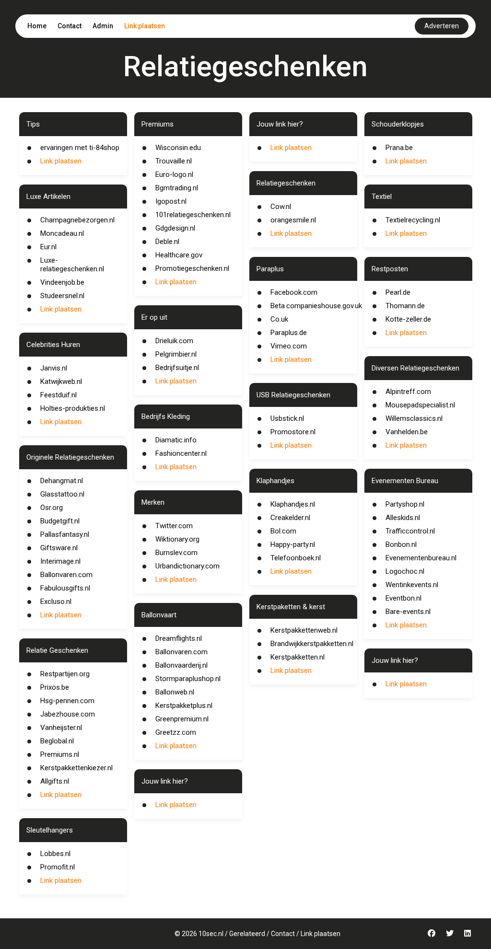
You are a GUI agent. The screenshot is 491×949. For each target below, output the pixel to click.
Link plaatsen (144, 26)
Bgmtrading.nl (176, 188)
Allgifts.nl (54, 781)
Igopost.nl (171, 201)
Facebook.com (293, 292)
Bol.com (283, 531)
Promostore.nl (293, 432)
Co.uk (279, 319)
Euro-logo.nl (174, 174)
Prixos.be (54, 687)
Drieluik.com (174, 340)
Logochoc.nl (405, 571)
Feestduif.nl (58, 395)
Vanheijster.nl (61, 727)
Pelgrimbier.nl (176, 354)
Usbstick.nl (287, 418)
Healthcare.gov (178, 255)
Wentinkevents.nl (412, 584)
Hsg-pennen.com (67, 700)
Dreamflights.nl (178, 638)
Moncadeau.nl (62, 233)
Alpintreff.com (408, 391)
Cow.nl (280, 206)
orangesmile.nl (293, 220)
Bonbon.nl (401, 544)
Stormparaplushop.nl (188, 678)
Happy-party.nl (292, 544)
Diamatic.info (176, 440)
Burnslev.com (176, 552)
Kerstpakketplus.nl (183, 705)
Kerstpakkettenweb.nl (304, 630)
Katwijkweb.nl (61, 381)
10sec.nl (211, 933)
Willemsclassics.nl (414, 418)
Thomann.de (405, 305)
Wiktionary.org (177, 539)
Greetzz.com (175, 732)
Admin (103, 26)
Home (37, 26)
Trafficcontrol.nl (410, 531)
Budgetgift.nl (60, 521)
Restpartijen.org (65, 674)
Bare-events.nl (408, 611)
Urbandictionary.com (187, 566)
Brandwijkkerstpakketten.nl (311, 643)
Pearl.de (398, 292)
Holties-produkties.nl (72, 408)
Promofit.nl (57, 867)
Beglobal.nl (57, 741)
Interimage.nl (60, 561)
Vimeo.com (288, 346)
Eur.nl (48, 247)
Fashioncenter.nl (181, 453)
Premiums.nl (59, 754)
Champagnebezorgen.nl (77, 220)
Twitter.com (174, 525)
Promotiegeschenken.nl (192, 268)
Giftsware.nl (59, 548)
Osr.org (51, 507)
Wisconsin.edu (178, 147)
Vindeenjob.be (62, 282)
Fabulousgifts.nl (65, 588)
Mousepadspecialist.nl (420, 405)
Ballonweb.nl (174, 692)
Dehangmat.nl (61, 480)
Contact (70, 26)
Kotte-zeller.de (408, 319)
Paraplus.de (288, 332)
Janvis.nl (53, 368)
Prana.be (399, 147)
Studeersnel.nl (62, 295)
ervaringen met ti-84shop (79, 147)
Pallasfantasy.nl (64, 534)
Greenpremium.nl (182, 719)
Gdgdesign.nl (175, 228)
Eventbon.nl (403, 598)
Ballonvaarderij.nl (181, 665)
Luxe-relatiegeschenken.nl (72, 264)
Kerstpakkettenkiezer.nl (76, 768)
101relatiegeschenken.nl (193, 214)
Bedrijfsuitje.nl (177, 367)
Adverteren (441, 26)
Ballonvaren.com (66, 574)
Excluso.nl (55, 601)
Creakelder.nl (290, 517)
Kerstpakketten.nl (297, 657)
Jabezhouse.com (67, 714)
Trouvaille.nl (173, 161)
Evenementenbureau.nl (421, 558)
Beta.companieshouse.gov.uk (316, 305)
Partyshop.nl (405, 504)
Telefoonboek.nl (295, 558)
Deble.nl (167, 241)
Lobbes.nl (55, 853)
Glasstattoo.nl (62, 494)
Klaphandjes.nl (292, 504)
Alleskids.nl (403, 517)
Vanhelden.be (407, 432)
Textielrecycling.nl (413, 220)
